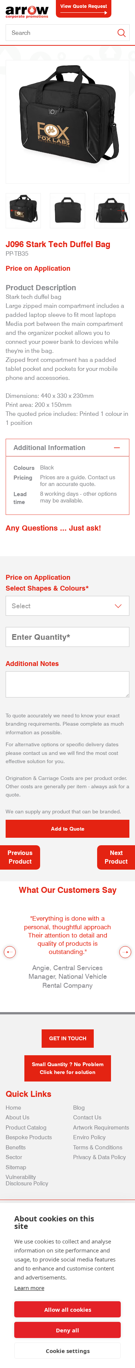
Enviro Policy (89, 1137)
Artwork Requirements (101, 1127)
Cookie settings (68, 1350)
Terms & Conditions (97, 1147)
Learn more (29, 1288)
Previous (14, 210)
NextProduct (116, 857)
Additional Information (50, 448)
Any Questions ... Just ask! (53, 528)
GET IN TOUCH (67, 1038)
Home (13, 1107)
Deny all (67, 1330)
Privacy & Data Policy (99, 1157)
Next (121, 210)
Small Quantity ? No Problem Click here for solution (68, 1068)
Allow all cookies (67, 1309)
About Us (17, 1117)
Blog (79, 1107)
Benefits (16, 1147)
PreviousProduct (20, 857)
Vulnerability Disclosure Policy (27, 1180)
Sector (14, 1157)
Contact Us (87, 1117)
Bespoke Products (29, 1137)
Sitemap (16, 1167)
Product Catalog (26, 1127)
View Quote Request (83, 6)
